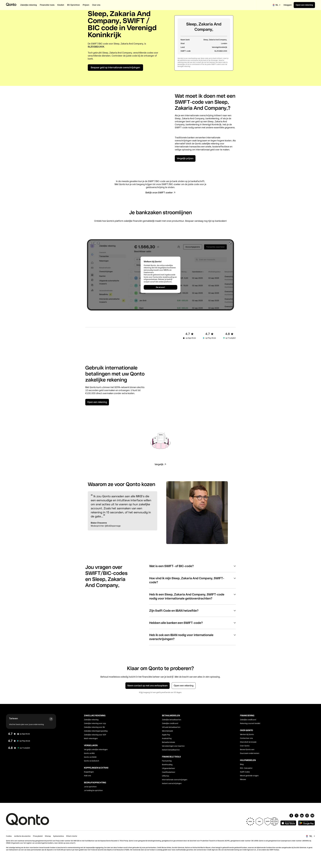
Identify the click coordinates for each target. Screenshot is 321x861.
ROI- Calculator (246, 768)
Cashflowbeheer (168, 772)
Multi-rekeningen (91, 738)
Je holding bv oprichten (93, 790)
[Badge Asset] (291, 815)
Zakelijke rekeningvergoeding (95, 731)
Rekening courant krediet (250, 723)
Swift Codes (245, 772)
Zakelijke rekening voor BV (94, 727)
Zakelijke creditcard (170, 723)
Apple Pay (166, 735)
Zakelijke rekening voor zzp (95, 723)
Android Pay (167, 738)
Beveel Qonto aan (247, 750)
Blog (242, 764)
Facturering (167, 761)
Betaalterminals (168, 742)
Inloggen (288, 5)
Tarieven (13, 718)
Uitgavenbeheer (168, 768)
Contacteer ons (246, 738)
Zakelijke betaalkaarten (171, 720)
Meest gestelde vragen (249, 776)
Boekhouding (167, 765)
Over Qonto (245, 746)
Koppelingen (89, 772)
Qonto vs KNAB (90, 757)
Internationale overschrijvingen (174, 780)
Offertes (165, 776)
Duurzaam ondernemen (249, 753)
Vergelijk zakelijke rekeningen (96, 750)
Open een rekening (304, 5)
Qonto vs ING (89, 753)
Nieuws (243, 779)
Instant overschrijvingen (172, 783)
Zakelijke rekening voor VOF (95, 735)
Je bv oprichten (90, 787)
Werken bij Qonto (247, 734)
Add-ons (87, 776)
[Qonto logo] (11, 4)
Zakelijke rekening (91, 720)
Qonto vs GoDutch (91, 761)
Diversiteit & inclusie (248, 742)
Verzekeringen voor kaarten (173, 746)
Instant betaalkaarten (171, 750)
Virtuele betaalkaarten (171, 727)
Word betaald (167, 731)
